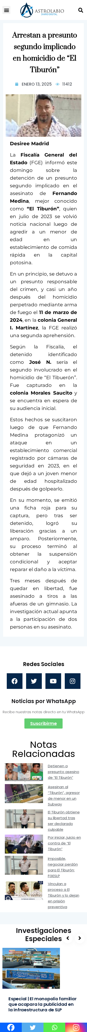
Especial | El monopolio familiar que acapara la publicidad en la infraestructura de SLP (42, 1004)
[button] (6, 10)
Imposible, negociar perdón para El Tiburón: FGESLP (63, 867)
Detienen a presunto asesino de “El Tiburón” (63, 771)
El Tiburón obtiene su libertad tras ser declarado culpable (64, 821)
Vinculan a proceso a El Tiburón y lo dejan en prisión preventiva (63, 895)
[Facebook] (14, 681)
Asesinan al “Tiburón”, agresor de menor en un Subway (64, 795)
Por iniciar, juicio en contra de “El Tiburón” (64, 843)
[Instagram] (72, 681)
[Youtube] (53, 681)
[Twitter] (34, 681)
